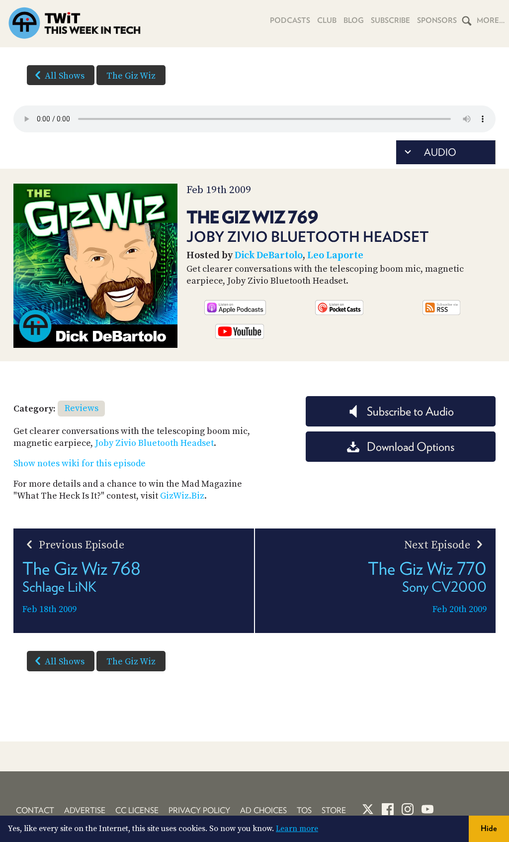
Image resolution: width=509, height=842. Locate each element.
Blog (353, 20)
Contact (35, 810)
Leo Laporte (335, 255)
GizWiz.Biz (182, 496)
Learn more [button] (297, 829)
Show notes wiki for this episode (79, 463)
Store (334, 810)
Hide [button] (489, 828)
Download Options (410, 446)
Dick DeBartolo (269, 255)
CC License (137, 810)
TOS (304, 810)
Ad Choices (263, 810)
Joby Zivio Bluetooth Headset (154, 443)
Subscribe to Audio (410, 411)
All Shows (65, 76)
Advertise (84, 810)
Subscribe (390, 20)
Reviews (81, 408)
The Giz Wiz (131, 76)
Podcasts (290, 20)
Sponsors (437, 20)
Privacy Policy (199, 810)
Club (327, 20)
